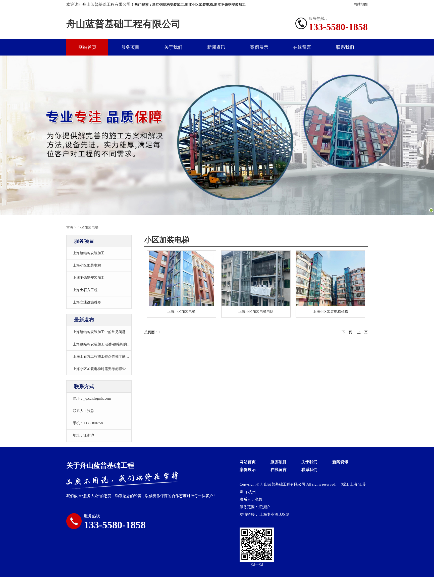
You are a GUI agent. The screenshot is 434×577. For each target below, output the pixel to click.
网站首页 (87, 47)
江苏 (362, 484)
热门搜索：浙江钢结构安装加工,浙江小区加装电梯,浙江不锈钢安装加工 (190, 5)
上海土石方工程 (85, 290)
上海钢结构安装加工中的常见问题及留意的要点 (110, 332)
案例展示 (259, 47)
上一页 (362, 332)
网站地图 (361, 4)
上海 (353, 484)
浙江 (345, 484)
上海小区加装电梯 (87, 265)
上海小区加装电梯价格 (330, 311)
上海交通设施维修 (87, 302)
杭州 (252, 492)
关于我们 (173, 47)
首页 (69, 227)
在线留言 (302, 47)
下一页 (347, 332)
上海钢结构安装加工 (88, 253)
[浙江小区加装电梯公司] (256, 278)
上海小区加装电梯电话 (256, 311)
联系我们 (345, 47)
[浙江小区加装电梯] (181, 278)
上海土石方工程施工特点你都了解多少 (103, 356)
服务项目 (130, 47)
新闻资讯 (216, 47)
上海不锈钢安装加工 (88, 278)
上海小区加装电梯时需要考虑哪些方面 (103, 369)
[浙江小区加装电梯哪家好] (330, 278)
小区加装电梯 (87, 227)
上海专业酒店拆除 (274, 514)
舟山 (243, 492)
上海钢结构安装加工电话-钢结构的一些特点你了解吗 (114, 344)
